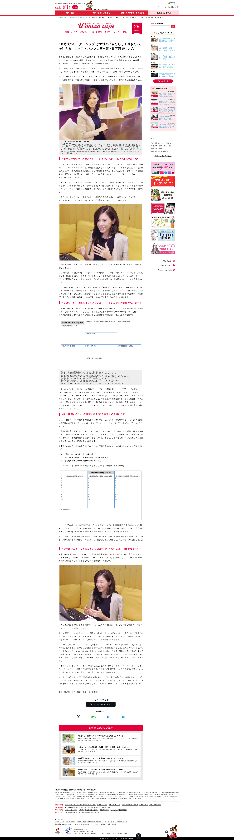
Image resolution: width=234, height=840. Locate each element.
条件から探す (59, 810)
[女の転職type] (59, 824)
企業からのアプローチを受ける (133, 13)
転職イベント (75, 812)
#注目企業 (154, 148)
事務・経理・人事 (114, 805)
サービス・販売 (90, 805)
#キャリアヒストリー (158, 143)
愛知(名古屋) (96, 807)
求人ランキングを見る (101, 13)
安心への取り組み (70, 821)
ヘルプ (154, 7)
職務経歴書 (85, 812)
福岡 (103, 807)
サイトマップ (161, 7)
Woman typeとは (165, 270)
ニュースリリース (109, 821)
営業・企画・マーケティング (74, 805)
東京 (66, 807)
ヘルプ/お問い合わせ (121, 821)
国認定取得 (123, 810)
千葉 (84, 807)
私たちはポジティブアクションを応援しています (113, 833)
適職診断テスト (95, 812)
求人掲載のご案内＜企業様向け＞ (94, 821)
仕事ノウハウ (84, 17)
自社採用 (114, 824)
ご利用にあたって (59, 821)
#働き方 (161, 148)
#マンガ (168, 143)
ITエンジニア (143, 805)
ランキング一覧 (163, 81)
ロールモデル (97, 32)
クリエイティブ (102, 805)
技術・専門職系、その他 (130, 805)
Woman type (73, 17)
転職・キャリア (71, 32)
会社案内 (103, 824)
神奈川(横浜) (73, 807)
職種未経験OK (104, 810)
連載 (125, 32)
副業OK (81, 810)
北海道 (108, 807)
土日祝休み (114, 810)
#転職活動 (154, 146)
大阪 (89, 807)
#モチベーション (156, 151)
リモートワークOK (71, 810)
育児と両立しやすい (91, 810)
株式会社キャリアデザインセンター (73, 824)
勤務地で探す (59, 807)
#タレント (166, 151)
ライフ (107, 32)
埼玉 (80, 807)
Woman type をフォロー (103, 704)
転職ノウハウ (59, 812)
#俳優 (169, 146)
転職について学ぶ (164, 13)
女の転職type (61, 17)
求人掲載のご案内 (173, 7)
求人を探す (70, 13)
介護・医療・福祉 (155, 805)
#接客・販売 (163, 146)
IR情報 (108, 824)
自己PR (67, 812)
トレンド (115, 32)
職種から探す (59, 805)
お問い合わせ (166, 261)
